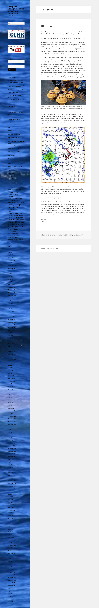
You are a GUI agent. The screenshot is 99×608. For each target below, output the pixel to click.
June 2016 (10, 561)
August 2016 (11, 556)
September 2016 (12, 553)
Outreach (10, 163)
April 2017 (10, 534)
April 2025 (10, 282)
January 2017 (11, 542)
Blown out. (48, 26)
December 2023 (12, 319)
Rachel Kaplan (10, 237)
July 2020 (10, 429)
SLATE (9, 170)
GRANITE (10, 130)
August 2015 (11, 588)
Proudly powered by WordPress (49, 248)
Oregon (10, 227)
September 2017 (12, 521)
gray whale (21, 207)
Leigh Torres (12, 217)
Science (16, 237)
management (21, 219)
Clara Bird (16, 192)
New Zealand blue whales (14, 151)
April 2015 (10, 599)
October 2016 (11, 550)
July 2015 (10, 591)
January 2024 (11, 316)
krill (22, 215)
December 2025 (12, 263)
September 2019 (12, 456)
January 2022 (11, 381)
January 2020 (11, 446)
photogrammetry (15, 233)
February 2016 (11, 572)
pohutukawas (69, 213)
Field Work (12, 202)
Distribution (10, 200)
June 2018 (10, 497)
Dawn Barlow (19, 199)
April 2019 (10, 470)
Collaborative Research (14, 194)
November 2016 (12, 548)
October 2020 (11, 421)
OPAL (9, 158)
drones (18, 200)
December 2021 (12, 384)
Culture (10, 122)
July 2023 (10, 333)
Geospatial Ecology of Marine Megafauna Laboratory (16, 9)
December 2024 (12, 287)
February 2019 (11, 475)
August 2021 (11, 394)
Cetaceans (10, 192)
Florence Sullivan (20, 202)
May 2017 (10, 532)
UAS (14, 239)
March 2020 (11, 440)
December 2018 (12, 480)
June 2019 (10, 464)
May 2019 (10, 467)
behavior (21, 189)
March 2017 (11, 537)
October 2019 (11, 454)
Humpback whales (11, 215)
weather (66, 235)
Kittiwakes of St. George (14, 146)
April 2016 (10, 566)
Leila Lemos (20, 217)
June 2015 (10, 593)
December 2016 (12, 545)
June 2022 (10, 368)
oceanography (19, 224)
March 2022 (11, 376)
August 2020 (11, 427)
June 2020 (10, 432)
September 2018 (12, 489)
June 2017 (10, 529)
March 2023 (11, 343)
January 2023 (11, 349)
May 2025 (10, 279)
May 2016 (10, 564)
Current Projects (12, 125)
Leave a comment (77, 235)
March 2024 (11, 311)
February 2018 (11, 507)
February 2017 (11, 540)
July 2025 (10, 273)
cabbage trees (80, 213)
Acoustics (9, 189)
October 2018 (11, 486)
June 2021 (10, 400)
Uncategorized (11, 176)
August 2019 (11, 459)
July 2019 (10, 462)
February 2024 (11, 314)
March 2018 (11, 505)
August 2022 (11, 362)
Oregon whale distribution (14, 161)
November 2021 (12, 386)
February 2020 (11, 443)
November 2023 (12, 322)
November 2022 (12, 354)
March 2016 (11, 569)
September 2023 (12, 327)
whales (16, 239)
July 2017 (10, 526)
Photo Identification (11, 235)
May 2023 (10, 338)
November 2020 (12, 419)
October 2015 (11, 583)
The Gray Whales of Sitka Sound (16, 99)
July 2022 (10, 365)
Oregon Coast (17, 226)
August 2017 (11, 523)
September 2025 (12, 268)
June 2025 (10, 276)
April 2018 (10, 502)
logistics (54, 235)
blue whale (11, 191)
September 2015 (12, 585)
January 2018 (11, 510)
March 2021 (11, 408)
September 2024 (12, 295)
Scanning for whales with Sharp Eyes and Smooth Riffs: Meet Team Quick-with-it (16, 91)
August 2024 (11, 298)
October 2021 (11, 389)
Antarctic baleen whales (14, 110)
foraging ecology (14, 205)
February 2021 (11, 411)
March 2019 (11, 472)
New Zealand (12, 224)
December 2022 (12, 351)
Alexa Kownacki (15, 189)
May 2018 (10, 499)
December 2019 (12, 448)
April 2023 (10, 341)
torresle (55, 234)
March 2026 (11, 257)
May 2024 (10, 306)
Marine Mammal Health (14, 148)
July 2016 (10, 558)
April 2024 (10, 308)
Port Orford (17, 235)
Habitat (20, 213)
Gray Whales (13, 213)
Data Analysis (11, 198)
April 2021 (10, 405)
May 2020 (10, 435)
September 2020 (12, 424)
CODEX (10, 117)
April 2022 (10, 373)
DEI (9, 127)
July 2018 (10, 494)
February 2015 (11, 601)
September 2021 (12, 392)
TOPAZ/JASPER (11, 173)
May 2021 (10, 402)
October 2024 (11, 292)
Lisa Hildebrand (13, 219)
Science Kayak (10, 239)
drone (14, 200)
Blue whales (17, 191)
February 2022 (11, 378)
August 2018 (11, 491)
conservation (13, 196)
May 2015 (10, 596)
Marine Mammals (16, 222)
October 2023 (11, 325)
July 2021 (10, 397)
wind (69, 235)
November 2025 (12, 265)
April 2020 (10, 437)
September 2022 (12, 359)
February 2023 (11, 346)
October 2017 (11, 518)
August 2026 (11, 249)
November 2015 (12, 580)
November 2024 (12, 290)
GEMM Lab (13, 207)
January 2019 (11, 478)
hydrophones (47, 235)
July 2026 (10, 252)
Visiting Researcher (13, 179)
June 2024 (10, 303)
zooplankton (21, 239)
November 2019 (12, 451)
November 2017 (12, 515)
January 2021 (11, 413)
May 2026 (10, 255)
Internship (18, 215)
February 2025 (11, 284)
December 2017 (12, 513)
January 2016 (11, 575)
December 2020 (12, 416)
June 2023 (10, 335)
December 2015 (12, 577)
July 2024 (10, 300)
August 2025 (11, 271)
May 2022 (10, 370)
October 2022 (11, 357)
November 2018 (12, 483)
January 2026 (11, 260)
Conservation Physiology (14, 119)
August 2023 (11, 330)
